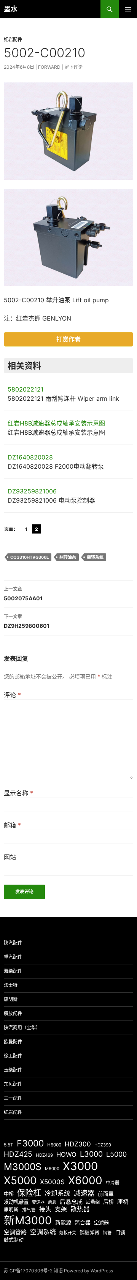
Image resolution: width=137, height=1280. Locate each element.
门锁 (120, 1232)
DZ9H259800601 (26, 621)
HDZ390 (102, 1145)
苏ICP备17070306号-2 (28, 1271)
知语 (58, 1271)
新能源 (63, 1222)
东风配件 (13, 1084)
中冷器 (112, 1182)
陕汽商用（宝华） (22, 1027)
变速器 (38, 1202)
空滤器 (101, 1222)
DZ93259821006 (32, 491)
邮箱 (12, 825)
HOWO (66, 1154)
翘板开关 (67, 1232)
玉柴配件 (13, 1070)
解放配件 (13, 1013)
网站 (10, 857)
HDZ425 (18, 1154)
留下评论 (73, 67)
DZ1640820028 (30, 457)
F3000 (30, 1143)
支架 (61, 1209)
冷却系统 (57, 1193)
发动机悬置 (16, 1202)
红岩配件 (13, 39)
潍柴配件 (13, 971)
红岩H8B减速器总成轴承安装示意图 (56, 423)
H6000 (54, 1145)
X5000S (52, 1182)
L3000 (91, 1154)
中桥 (9, 1194)
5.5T (8, 1145)
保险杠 (29, 1193)
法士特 (11, 985)
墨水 (11, 9)
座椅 (123, 1201)
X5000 (20, 1180)
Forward (49, 67)
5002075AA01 (23, 593)
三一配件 (13, 1098)
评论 (12, 695)
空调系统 (43, 1232)
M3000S (22, 1166)
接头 (45, 1209)
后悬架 (93, 1202)
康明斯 (11, 999)
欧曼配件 (13, 1042)
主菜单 (128, 9)
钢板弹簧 (89, 1232)
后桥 (108, 1201)
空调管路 (15, 1232)
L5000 (116, 1154)
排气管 (29, 1209)
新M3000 (28, 1220)
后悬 (52, 1202)
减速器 (84, 1193)
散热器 (80, 1209)
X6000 (85, 1180)
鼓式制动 (14, 1239)
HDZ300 (78, 1144)
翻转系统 (95, 557)
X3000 (80, 1166)
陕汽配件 (13, 943)
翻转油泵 (67, 557)
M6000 (52, 1168)
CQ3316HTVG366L (29, 557)
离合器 (83, 1222)
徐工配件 (13, 1056)
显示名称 (18, 793)
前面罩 (106, 1194)
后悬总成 (71, 1201)
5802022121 (25, 389)
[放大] (123, 92)
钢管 (107, 1232)
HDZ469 (44, 1155)
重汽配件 (13, 957)
